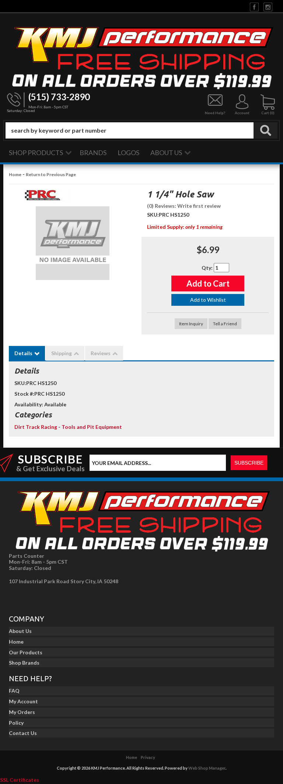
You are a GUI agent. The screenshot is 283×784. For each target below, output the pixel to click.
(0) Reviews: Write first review (184, 206)
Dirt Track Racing (36, 427)
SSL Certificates (19, 780)
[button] (141, 130)
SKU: (153, 214)
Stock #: (24, 394)
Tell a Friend (225, 323)
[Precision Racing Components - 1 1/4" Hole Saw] (42, 197)
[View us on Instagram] (267, 6)
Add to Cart (208, 283)
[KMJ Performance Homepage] (141, 56)
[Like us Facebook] (254, 6)
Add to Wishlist (208, 300)
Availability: (28, 404)
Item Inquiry (191, 323)
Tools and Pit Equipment (92, 427)
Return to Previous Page (51, 174)
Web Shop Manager (207, 768)
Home (15, 174)
